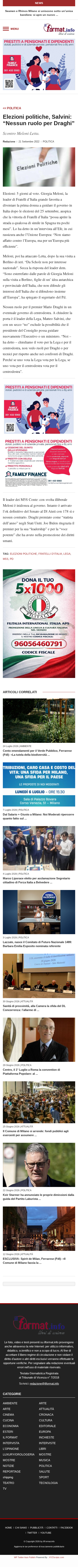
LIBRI (42, 1448)
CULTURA (45, 1420)
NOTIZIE (8, 1465)
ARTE (43, 1403)
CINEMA (8, 1414)
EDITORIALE (47, 1426)
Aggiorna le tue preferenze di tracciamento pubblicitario (39, 1546)
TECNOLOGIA (48, 1483)
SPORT (44, 1477)
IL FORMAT (10, 1437)
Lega (66, 553)
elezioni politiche (23, 553)
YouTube (45, 1533)
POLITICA (48, 141)
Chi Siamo (21, 1527)
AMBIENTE (25, 746)
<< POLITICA (12, 108)
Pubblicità (36, 1527)
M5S (5, 558)
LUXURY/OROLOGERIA (18, 1454)
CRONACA (46, 1414)
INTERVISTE (47, 1443)
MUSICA (44, 1460)
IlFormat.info (49, 1541)
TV (4, 1488)
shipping (8, 1477)
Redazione (9, 141)
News (39, 3)
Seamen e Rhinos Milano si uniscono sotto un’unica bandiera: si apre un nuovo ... (39, 12)
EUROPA (45, 1431)
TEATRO (8, 1483)
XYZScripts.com (56, 1557)
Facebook (67, 1527)
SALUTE (44, 1471)
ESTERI (8, 1431)
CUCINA (8, 1420)
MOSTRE (45, 1454)
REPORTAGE (12, 1471)
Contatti (52, 1527)
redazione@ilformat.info (44, 1383)
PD (11, 558)
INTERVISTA (11, 1443)
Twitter (32, 1533)
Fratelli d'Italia (50, 553)
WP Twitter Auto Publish (25, 1557)
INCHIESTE (46, 1437)
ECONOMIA (11, 1426)
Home (8, 1527)
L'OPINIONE (11, 1448)
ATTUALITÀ (27, 1001)
